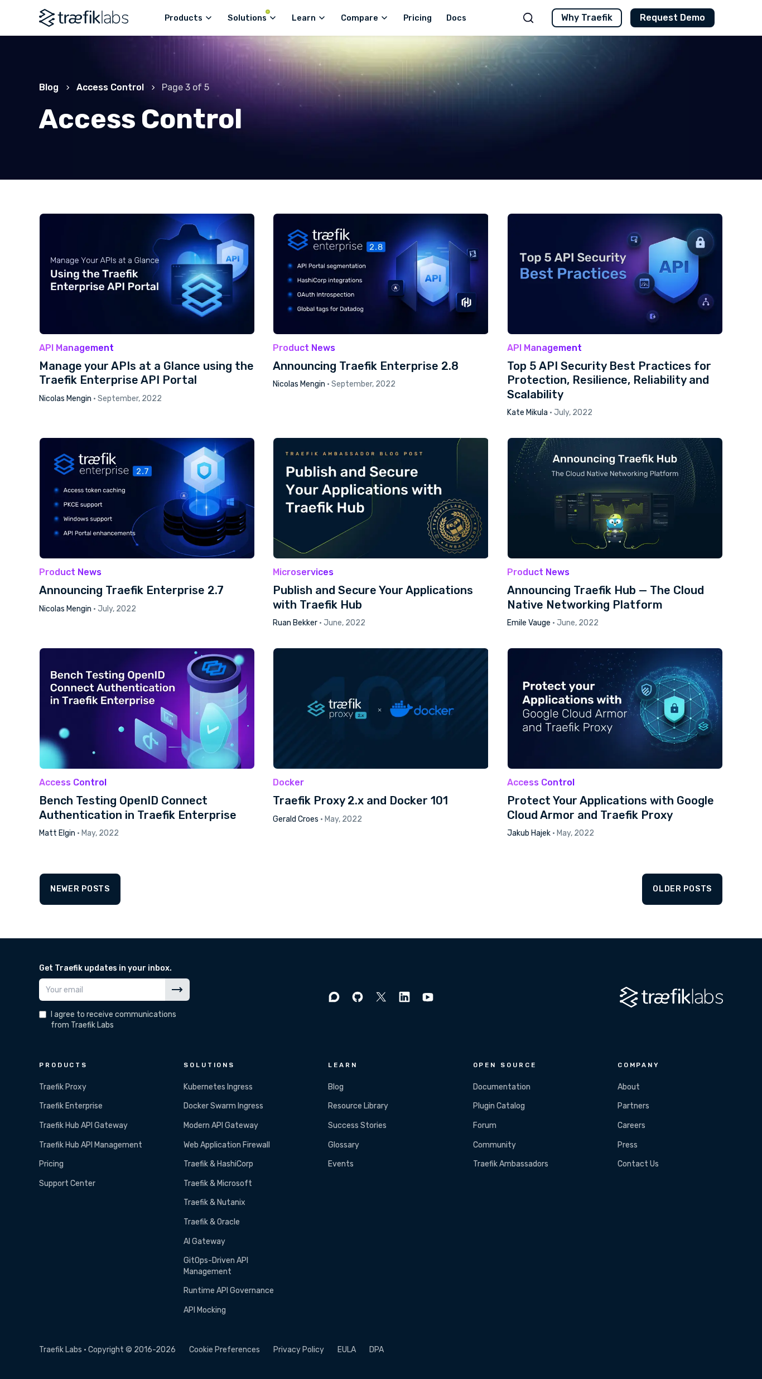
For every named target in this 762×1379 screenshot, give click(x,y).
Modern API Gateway (221, 1125)
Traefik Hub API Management (90, 1145)
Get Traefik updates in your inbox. (105, 968)
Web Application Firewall (227, 1145)
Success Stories (357, 1125)
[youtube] (428, 997)
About (629, 1087)
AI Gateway (204, 1241)
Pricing (51, 1164)
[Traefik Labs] (83, 18)
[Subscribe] (177, 989)
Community (494, 1145)
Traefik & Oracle (212, 1222)
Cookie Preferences (224, 1349)
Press (628, 1145)
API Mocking (205, 1310)
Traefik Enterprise (71, 1106)
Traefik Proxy (62, 1087)
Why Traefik (587, 17)
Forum (484, 1125)
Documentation (501, 1087)
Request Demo (672, 17)
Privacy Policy (298, 1349)
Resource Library (358, 1106)
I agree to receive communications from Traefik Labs (113, 1020)
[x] (381, 997)
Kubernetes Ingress (218, 1087)
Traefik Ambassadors (510, 1164)
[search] (528, 18)
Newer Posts (80, 889)
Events (341, 1164)
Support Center (67, 1183)
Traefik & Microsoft (218, 1183)
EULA (346, 1349)
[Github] (357, 997)
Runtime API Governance (229, 1290)
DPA (376, 1349)
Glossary (343, 1145)
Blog (49, 87)
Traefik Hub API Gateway (83, 1125)
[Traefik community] (334, 997)
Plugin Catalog (499, 1106)
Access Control (110, 87)
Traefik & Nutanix (214, 1202)
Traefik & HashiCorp (218, 1164)
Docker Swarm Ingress (223, 1106)
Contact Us (638, 1164)
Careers (631, 1125)
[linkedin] (404, 997)
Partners (633, 1106)
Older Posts (682, 889)
